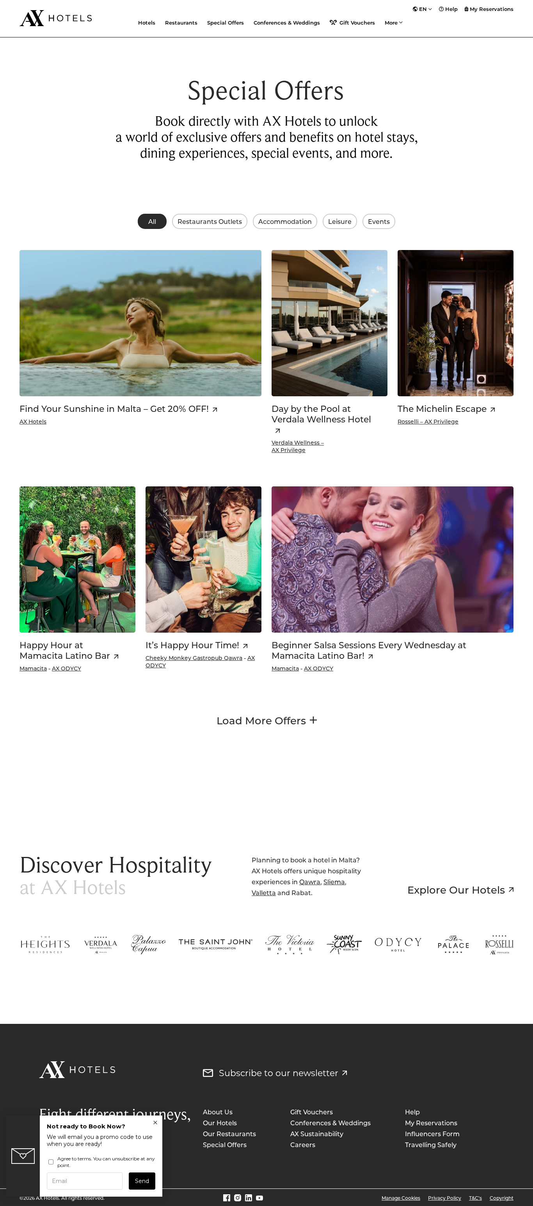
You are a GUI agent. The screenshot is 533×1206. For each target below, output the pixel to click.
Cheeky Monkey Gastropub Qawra (194, 658)
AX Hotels (33, 421)
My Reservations (491, 9)
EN (423, 9)
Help (451, 9)
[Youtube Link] (259, 1197)
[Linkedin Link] (248, 1197)
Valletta (264, 893)
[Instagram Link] (237, 1197)
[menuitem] (422, 9)
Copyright (501, 1198)
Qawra (309, 882)
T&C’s (475, 1198)
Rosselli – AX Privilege (428, 421)
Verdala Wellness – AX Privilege (298, 446)
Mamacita (33, 668)
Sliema (334, 882)
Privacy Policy (444, 1198)
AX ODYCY (66, 668)
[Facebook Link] (226, 1197)
